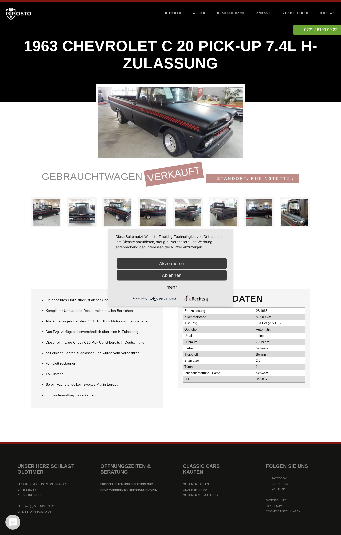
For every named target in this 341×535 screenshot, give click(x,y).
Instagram (279, 483)
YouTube (278, 489)
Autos (199, 13)
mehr (171, 286)
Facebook (279, 478)
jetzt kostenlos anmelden (170, 508)
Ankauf (263, 13)
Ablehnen (172, 275)
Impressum (274, 505)
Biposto (173, 13)
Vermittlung (296, 13)
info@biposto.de (38, 511)
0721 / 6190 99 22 (320, 29)
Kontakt (328, 13)
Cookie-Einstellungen (283, 511)
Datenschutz (276, 500)
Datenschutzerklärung (149, 528)
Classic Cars (231, 13)
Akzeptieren (171, 263)
